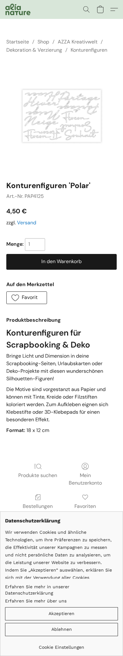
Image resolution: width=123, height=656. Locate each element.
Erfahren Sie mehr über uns (36, 600)
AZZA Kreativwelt (77, 41)
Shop (43, 41)
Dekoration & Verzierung (34, 50)
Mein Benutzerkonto (85, 479)
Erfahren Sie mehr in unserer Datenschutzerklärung (37, 590)
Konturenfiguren (89, 50)
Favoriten (85, 506)
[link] (61, 645)
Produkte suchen (37, 475)
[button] (18, 9)
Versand (26, 222)
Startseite (17, 41)
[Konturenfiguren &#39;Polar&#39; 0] (61, 116)
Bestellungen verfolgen (38, 510)
